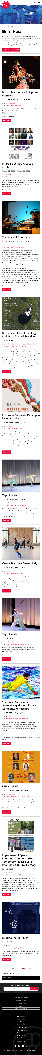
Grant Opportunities (21, 1028)
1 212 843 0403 (22, 1006)
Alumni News (21, 1035)
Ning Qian (19, 948)
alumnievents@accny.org (15, 43)
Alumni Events (11, 27)
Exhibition (9, 428)
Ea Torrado (18, 105)
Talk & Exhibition (11, 346)
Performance (10, 105)
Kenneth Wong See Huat (21, 875)
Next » (30, 968)
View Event (6, 120)
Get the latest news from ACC (21, 985)
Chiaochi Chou (21, 346)
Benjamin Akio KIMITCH (22, 505)
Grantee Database (21, 1030)
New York (11, 174)
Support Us (21, 1019)
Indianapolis (11, 794)
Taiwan (10, 245)
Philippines (11, 103)
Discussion (9, 177)
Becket (10, 642)
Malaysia (10, 426)
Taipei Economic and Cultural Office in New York (23, 344)
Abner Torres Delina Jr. (21, 177)
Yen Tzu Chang (20, 247)
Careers (21, 1021)
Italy (9, 571)
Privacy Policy (21, 1024)
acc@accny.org (23, 1008)
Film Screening (10, 948)
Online (10, 872)
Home (4, 27)
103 (24, 968)
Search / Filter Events (12, 50)
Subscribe (34, 989)
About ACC (21, 1016)
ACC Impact (21, 1033)
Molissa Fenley (19, 573)
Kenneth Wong (17, 428)
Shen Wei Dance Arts (21, 718)
